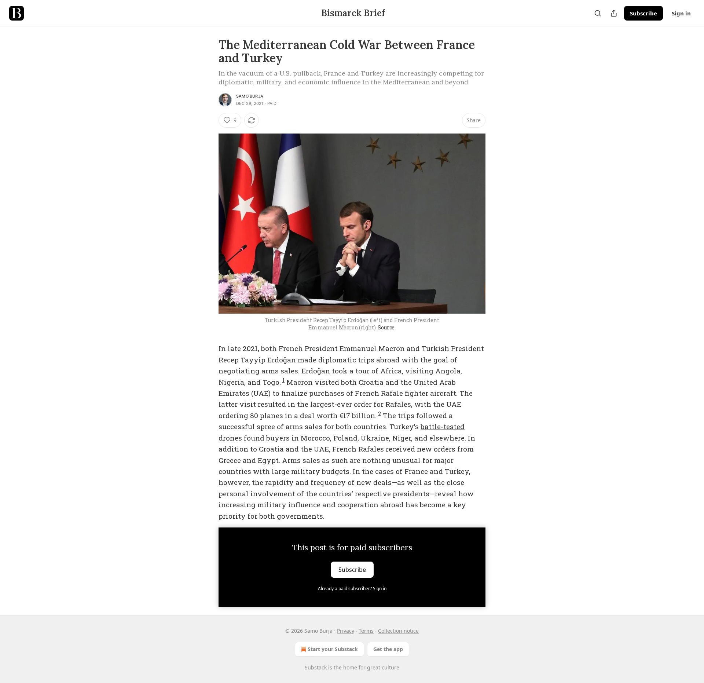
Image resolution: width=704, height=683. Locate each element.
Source (386, 327)
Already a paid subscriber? (352, 588)
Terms (366, 630)
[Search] (597, 13)
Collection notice (398, 630)
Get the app (388, 649)
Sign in (681, 13)
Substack (316, 667)
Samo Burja (249, 96)
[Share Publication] (613, 13)
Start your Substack (333, 649)
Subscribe (643, 13)
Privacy (345, 630)
